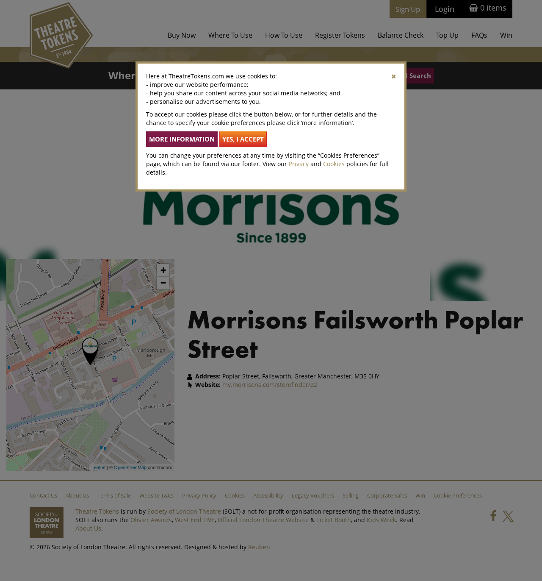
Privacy (299, 164)
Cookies (334, 164)
